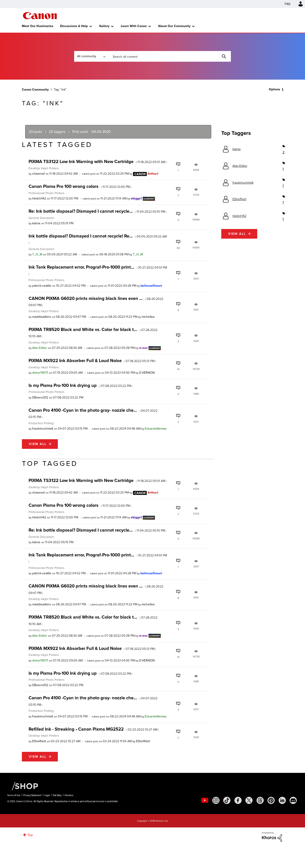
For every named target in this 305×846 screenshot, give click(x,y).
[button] (214, 387)
